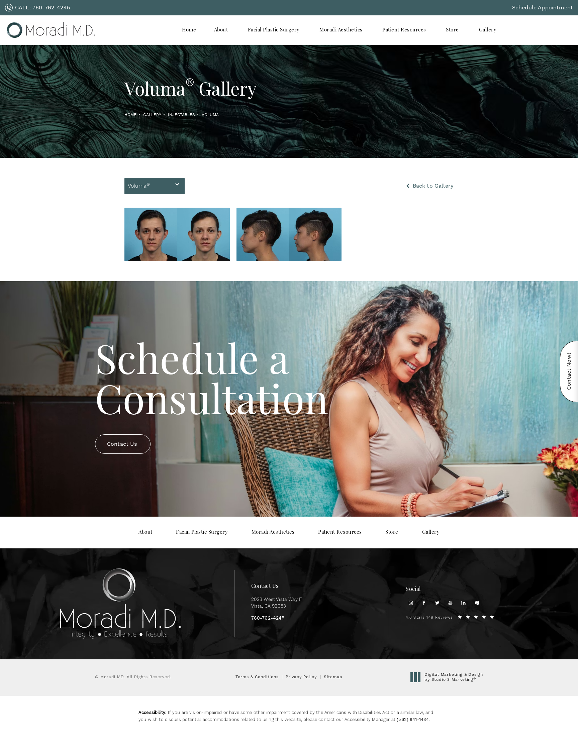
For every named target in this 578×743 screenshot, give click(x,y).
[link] (37, 7)
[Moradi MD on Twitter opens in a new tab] (437, 603)
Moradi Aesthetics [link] (341, 30)
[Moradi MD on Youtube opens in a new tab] (450, 603)
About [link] (221, 30)
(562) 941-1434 (413, 719)
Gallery (152, 114)
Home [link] (189, 30)
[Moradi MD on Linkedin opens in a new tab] (463, 603)
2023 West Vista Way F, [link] (277, 603)
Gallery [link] (488, 30)
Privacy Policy (301, 676)
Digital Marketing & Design (453, 677)
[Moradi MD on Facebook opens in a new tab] (424, 603)
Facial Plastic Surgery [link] (274, 30)
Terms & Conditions (257, 676)
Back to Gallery (432, 186)
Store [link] (452, 30)
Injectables (181, 114)
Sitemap (333, 676)
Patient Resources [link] (404, 30)
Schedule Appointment (542, 7)
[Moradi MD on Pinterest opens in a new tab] (477, 603)
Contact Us (122, 444)
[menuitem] (189, 30)
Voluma (210, 114)
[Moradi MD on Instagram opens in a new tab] (411, 603)
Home (130, 114)
